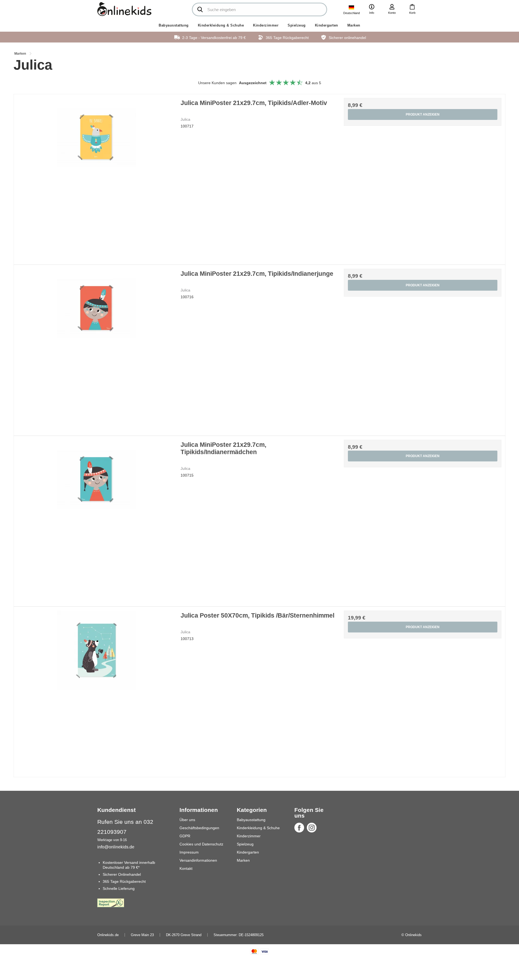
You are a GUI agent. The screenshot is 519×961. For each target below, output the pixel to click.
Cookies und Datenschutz (201, 844)
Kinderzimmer (265, 25)
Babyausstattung (174, 25)
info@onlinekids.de (115, 846)
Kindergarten (326, 25)
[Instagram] (312, 827)
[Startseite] (124, 9)
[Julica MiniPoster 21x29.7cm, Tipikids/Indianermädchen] (96, 519)
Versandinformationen (198, 860)
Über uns (187, 820)
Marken (353, 25)
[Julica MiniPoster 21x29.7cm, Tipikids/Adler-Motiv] (96, 177)
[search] (259, 9)
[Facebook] (299, 827)
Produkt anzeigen (423, 114)
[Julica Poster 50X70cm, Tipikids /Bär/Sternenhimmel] (96, 689)
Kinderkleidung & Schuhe (221, 25)
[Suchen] (200, 9)
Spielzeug (297, 25)
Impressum (189, 852)
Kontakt (185, 868)
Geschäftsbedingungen (199, 828)
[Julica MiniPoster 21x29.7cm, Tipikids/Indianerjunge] (96, 348)
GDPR (184, 836)
